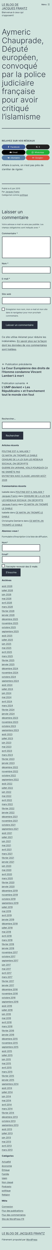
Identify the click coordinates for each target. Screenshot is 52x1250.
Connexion (7, 1206)
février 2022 (8, 808)
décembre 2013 (10, 1117)
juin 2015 (6, 1059)
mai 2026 (6, 598)
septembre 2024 (10, 681)
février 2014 (8, 1112)
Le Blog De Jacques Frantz (23, 1233)
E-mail (6, 278)
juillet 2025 (7, 639)
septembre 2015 (10, 1047)
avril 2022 (7, 800)
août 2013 (7, 1129)
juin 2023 (6, 742)
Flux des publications (12, 1210)
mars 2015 (7, 1071)
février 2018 (8, 944)
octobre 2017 (8, 956)
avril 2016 (7, 1022)
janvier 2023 (8, 763)
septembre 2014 (10, 1084)
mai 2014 (6, 1100)
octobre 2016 (8, 997)
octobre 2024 (9, 677)
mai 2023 (6, 746)
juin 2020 (6, 866)
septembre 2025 (10, 631)
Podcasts (6, 1186)
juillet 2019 (7, 907)
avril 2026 (7, 602)
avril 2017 (6, 973)
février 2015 (8, 1076)
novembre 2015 (10, 1043)
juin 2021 (6, 841)
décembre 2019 (10, 890)
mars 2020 (7, 878)
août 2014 (7, 1088)
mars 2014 (7, 1108)
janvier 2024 (8, 713)
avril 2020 (7, 874)
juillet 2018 (7, 927)
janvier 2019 (8, 919)
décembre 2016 (10, 989)
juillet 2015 (7, 1055)
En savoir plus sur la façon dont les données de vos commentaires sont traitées (24, 345)
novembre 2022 (10, 771)
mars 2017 (7, 977)
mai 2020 (6, 870)
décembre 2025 (10, 619)
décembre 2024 (10, 668)
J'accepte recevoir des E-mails (21, 566)
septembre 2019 (10, 903)
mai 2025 (6, 648)
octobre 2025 (9, 627)
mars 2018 (7, 940)
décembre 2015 (10, 1038)
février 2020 (8, 882)
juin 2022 (6, 792)
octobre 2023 (9, 726)
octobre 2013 (8, 1121)
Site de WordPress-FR (13, 1219)
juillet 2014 (7, 1092)
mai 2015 (6, 1063)
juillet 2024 (7, 689)
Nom (5, 263)
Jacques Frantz (12, 191)
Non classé (7, 1182)
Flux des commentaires (14, 1215)
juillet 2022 (7, 788)
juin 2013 (6, 1137)
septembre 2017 (10, 960)
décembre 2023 (10, 718)
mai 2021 (6, 845)
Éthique (6, 1170)
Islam (4, 1178)
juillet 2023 (7, 738)
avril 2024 (7, 701)
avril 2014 (7, 1104)
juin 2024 (6, 693)
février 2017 (8, 981)
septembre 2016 (10, 1001)
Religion (6, 1194)
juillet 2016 (7, 1010)
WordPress (31, 1239)
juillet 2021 (7, 837)
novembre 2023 (10, 722)
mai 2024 (6, 697)
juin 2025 (6, 644)
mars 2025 (7, 656)
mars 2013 (7, 1150)
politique (24, 195)
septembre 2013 (10, 1125)
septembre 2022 (10, 779)
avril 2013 (7, 1145)
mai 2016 (6, 1018)
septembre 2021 (10, 829)
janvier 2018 (8, 948)
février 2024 (8, 709)
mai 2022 (6, 796)
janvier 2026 (8, 615)
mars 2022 (7, 804)
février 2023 (8, 759)
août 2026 (7, 586)
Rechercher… (9, 418)
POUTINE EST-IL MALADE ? (16, 451)
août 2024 (7, 685)
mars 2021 (7, 853)
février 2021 (8, 858)
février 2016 (8, 1030)
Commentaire (10, 233)
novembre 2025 (10, 623)
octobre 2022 (9, 775)
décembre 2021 (10, 816)
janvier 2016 (8, 1034)
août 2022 (7, 783)
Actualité (6, 1161)
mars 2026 (7, 607)
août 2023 (7, 734)
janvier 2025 (8, 664)
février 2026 (8, 611)
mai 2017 (6, 969)
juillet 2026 (7, 590)
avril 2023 (7, 751)
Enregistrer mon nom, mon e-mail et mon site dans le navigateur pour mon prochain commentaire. (26, 312)
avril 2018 (7, 936)
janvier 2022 (8, 812)
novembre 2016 (10, 993)
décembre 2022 (10, 767)
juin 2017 (6, 964)
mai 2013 (6, 1141)
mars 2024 (7, 705)
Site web (6, 294)
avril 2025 (7, 652)
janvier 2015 (8, 1080)
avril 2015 (7, 1067)
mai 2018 (6, 932)
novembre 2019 (10, 894)
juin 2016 (6, 1014)
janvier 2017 (8, 985)
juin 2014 (6, 1096)
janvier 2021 (8, 862)
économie (7, 1166)
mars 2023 (7, 755)
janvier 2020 (8, 886)
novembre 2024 (10, 672)
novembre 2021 (10, 820)
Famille (5, 1174)
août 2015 (7, 1051)
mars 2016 (7, 1026)
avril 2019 (7, 915)
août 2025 (7, 635)
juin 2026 (6, 594)
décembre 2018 (10, 923)
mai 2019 (6, 911)
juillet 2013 (7, 1133)
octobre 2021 (8, 825)
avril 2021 (7, 849)
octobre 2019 (8, 899)
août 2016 (7, 1006)
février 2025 (8, 660)
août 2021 (7, 833)
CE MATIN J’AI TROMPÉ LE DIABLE (19, 455)
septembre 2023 (10, 730)
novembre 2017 (10, 952)
